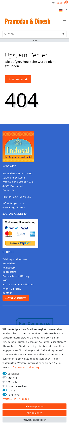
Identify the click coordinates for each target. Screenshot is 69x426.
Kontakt (7, 292)
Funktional (14, 394)
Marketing (14, 382)
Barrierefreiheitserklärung (18, 284)
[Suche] (66, 9)
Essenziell (14, 373)
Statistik (13, 377)
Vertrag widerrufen (15, 297)
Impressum (9, 271)
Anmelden (9, 263)
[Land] (60, 9)
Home (34, 40)
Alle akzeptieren (34, 406)
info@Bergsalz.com (14, 203)
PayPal (12, 390)
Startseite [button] (16, 79)
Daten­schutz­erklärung (16, 276)
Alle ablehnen (34, 412)
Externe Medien (17, 386)
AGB (5, 280)
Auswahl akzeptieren (34, 419)
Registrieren (10, 267)
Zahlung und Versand (15, 259)
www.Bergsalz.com (14, 207)
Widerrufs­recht (12, 288)
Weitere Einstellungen (16, 398)
